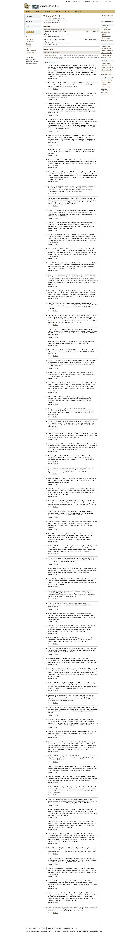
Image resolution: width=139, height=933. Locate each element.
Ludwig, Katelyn (106, 84)
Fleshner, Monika (106, 53)
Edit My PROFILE (31, 50)
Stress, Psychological (106, 35)
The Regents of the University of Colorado (46, 931)
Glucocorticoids (106, 29)
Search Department (107, 92)
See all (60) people (107, 74)
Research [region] (47, 26)
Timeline (53, 62)
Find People (29, 39)
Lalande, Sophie (106, 82)
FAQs (67, 11)
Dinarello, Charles (106, 65)
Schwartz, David (106, 72)
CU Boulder (87, 1)
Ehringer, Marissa (106, 80)
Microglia (104, 27)
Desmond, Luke (106, 55)
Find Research (30, 41)
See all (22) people (107, 57)
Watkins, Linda (105, 46)
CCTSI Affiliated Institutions (54, 928)
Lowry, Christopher (107, 50)
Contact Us (77, 11)
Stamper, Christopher (105, 90)
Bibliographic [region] (49, 49)
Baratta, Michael (106, 48)
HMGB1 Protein (106, 38)
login (95, 57)
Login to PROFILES (31, 52)
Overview (47, 11)
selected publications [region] (52, 52)
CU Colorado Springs (97, 1)
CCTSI (35, 928)
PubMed (55, 78)
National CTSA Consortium (70, 928)
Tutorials (57, 11)
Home (28, 11)
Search (37, 11)
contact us (33, 63)
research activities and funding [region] (55, 29)
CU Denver (108, 1)
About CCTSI (42, 928)
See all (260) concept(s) (108, 40)
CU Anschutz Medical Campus (74, 1)
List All (46, 62)
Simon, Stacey (105, 86)
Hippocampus (105, 32)
